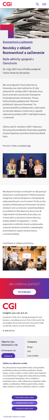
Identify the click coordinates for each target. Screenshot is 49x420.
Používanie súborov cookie (14, 416)
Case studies (33, 355)
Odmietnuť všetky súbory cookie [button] (24, 409)
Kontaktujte (24, 291)
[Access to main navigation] (44, 4)
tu (32, 243)
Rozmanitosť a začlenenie (18, 41)
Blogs (30, 347)
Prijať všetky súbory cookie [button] (25, 397)
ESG (29, 351)
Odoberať (8, 356)
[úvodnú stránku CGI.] (7, 4)
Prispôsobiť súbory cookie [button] (24, 403)
